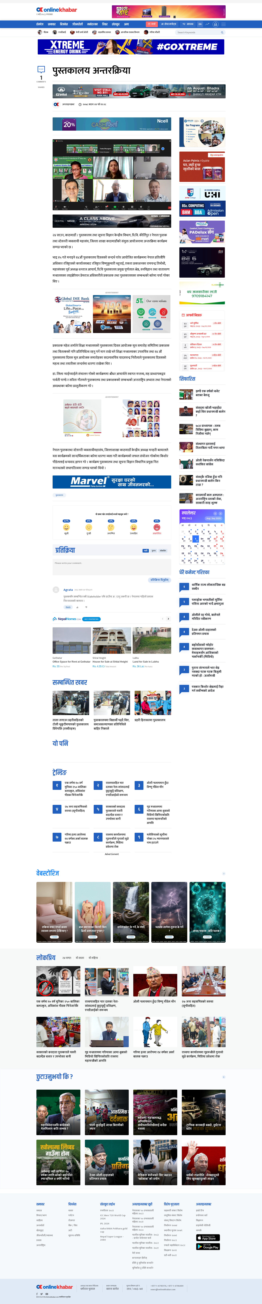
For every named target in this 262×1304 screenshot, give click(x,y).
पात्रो (153, 24)
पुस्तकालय (59, 495)
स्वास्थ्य (190, 24)
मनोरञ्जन (92, 24)
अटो (70, 1230)
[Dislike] (86, 607)
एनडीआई (62, 32)
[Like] (77, 607)
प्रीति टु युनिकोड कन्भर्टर (142, 1263)
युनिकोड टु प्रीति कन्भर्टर (142, 1268)
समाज (39, 1210)
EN (200, 24)
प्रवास (38, 1240)
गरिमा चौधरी (155, 32)
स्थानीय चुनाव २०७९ (173, 1230)
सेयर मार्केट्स (170, 24)
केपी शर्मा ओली (82, 32)
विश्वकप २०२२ (170, 1250)
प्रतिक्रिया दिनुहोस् (159, 580)
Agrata (68, 589)
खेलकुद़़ (40, 1230)
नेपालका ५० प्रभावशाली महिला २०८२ (143, 1212)
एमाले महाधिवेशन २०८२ (174, 1245)
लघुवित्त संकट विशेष (173, 1215)
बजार (70, 1210)
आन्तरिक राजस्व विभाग (130, 32)
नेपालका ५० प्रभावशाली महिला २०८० (143, 1228)
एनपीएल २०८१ (107, 1210)
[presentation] (162, 618)
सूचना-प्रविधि (74, 1235)
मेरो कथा (136, 1253)
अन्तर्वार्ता (40, 1225)
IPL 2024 (104, 1223)
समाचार (51, 24)
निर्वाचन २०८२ (170, 1240)
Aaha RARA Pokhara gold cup (113, 1230)
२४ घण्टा (66, 958)
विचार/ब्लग (41, 1215)
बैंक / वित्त (72, 1225)
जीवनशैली (77, 24)
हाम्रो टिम (200, 1210)
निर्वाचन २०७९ (170, 1235)
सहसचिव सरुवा (104, 32)
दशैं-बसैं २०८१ (170, 1255)
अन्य (126, 24)
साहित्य (39, 1220)
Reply (68, 607)
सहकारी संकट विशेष (173, 1210)
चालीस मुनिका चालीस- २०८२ (145, 1243)
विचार (104, 24)
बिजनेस (64, 24)
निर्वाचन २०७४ (170, 1225)
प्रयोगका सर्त (201, 1215)
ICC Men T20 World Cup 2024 (113, 1217)
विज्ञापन (199, 1220)
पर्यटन (71, 1215)
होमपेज (39, 24)
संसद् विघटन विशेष (172, 1220)
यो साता (80, 958)
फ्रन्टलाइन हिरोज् (139, 1258)
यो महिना (93, 958)
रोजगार (71, 1220)
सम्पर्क (199, 1230)
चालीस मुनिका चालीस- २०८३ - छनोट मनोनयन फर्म (145, 1236)
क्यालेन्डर (189, 513)
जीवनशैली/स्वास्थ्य (44, 1235)
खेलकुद (115, 24)
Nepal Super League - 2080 (112, 1238)
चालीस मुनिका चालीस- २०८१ (145, 1248)
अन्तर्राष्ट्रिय (40, 1245)
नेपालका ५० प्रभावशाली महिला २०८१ (143, 1220)
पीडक (46, 32)
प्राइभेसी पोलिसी (203, 1225)
